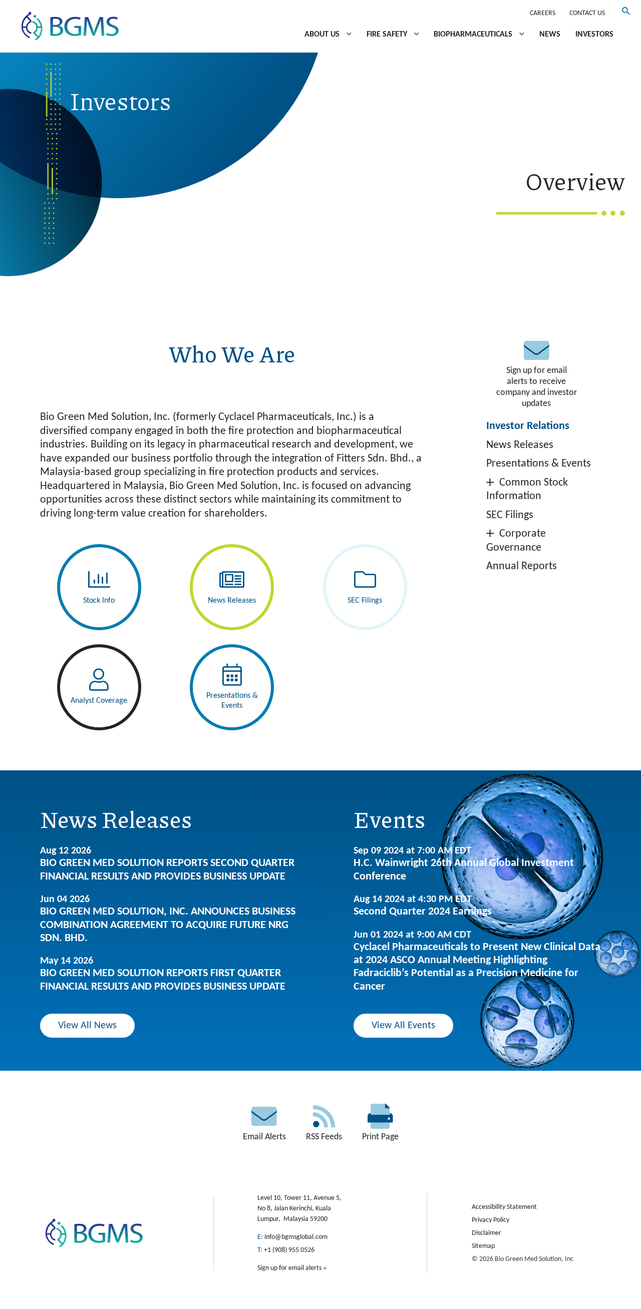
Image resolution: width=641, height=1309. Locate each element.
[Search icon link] (626, 13)
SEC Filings (509, 515)
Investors (594, 35)
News (549, 35)
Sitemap (483, 1246)
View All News (87, 1026)
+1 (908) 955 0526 (289, 1250)
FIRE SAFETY (388, 35)
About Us (323, 35)
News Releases (519, 445)
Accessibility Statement (504, 1207)
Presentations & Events (538, 464)
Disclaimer (486, 1233)
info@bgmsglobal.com (296, 1237)
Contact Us (587, 13)
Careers (542, 13)
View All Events (403, 1026)
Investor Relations (527, 426)
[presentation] (347, 35)
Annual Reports (521, 566)
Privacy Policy (490, 1220)
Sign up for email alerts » (292, 1268)
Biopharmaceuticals (474, 35)
